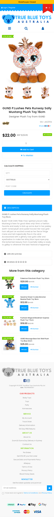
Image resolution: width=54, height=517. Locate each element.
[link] (24, 380)
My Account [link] (27, 418)
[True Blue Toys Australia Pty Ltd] (27, 19)
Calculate (27, 193)
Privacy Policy (47, 493)
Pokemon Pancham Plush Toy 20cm (34, 278)
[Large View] (9, 92)
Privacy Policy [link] (27, 470)
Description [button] (13, 207)
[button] (27, 155)
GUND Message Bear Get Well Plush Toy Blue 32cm (34, 340)
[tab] (27, 208)
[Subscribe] (49, 488)
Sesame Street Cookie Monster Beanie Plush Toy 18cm (33, 298)
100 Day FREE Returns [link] (27, 429)
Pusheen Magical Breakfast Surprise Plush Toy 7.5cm (34, 319)
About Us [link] (27, 437)
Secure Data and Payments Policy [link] (27, 459)
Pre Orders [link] (27, 452)
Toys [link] (27, 401)
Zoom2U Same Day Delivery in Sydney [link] (27, 440)
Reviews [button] (11, 262)
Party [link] (27, 405)
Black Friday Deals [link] (27, 474)
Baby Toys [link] (27, 398)
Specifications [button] (14, 254)
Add (25, 287)
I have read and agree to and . (28, 493)
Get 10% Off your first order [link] (27, 456)
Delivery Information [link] (27, 425)
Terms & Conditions (31, 493)
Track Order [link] (27, 421)
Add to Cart (28, 149)
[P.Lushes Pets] (13, 123)
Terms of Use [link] (27, 467)
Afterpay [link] (27, 463)
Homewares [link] (27, 408)
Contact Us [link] (27, 444)
